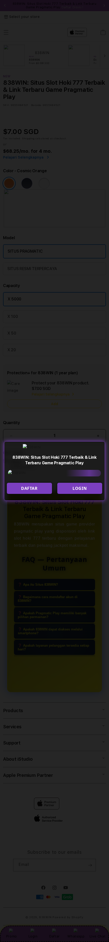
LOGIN (79, 488)
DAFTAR (29, 488)
